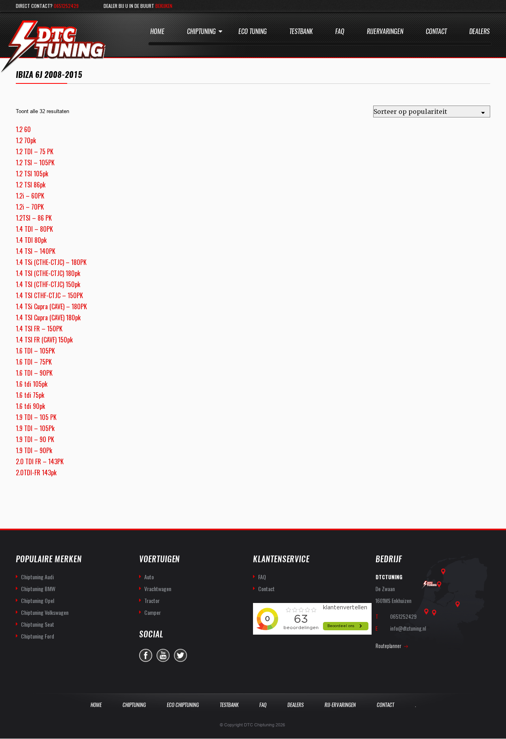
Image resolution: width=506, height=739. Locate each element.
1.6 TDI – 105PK (35, 350)
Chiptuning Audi (37, 577)
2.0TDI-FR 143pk (36, 472)
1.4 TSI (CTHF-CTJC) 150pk (48, 284)
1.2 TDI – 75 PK (34, 151)
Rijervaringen (385, 31)
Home (157, 31)
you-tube (163, 655)
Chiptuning (201, 31)
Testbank (301, 31)
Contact (436, 31)
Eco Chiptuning (183, 704)
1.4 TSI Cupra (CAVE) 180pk (48, 317)
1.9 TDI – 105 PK (36, 417)
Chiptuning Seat (37, 624)
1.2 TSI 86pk (30, 184)
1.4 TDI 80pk (31, 240)
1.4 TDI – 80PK (34, 229)
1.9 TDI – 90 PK (35, 439)
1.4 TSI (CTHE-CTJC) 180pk (48, 273)
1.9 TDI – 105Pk (35, 428)
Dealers (479, 31)
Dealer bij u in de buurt (138, 5)
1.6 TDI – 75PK (34, 362)
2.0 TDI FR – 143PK (40, 461)
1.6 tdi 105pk (31, 384)
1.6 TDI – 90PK (34, 373)
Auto (149, 577)
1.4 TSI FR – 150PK (39, 328)
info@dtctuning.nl (408, 628)
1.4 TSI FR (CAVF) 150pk (44, 339)
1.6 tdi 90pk (30, 406)
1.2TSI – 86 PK (34, 218)
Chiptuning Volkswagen (44, 612)
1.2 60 (23, 129)
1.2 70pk (26, 140)
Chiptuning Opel (37, 600)
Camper (152, 612)
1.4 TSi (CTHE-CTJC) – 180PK (51, 262)
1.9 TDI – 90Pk (34, 450)
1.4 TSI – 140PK (35, 251)
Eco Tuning (252, 31)
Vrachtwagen (157, 588)
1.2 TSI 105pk (32, 173)
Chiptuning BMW (38, 588)
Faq (339, 31)
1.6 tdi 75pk (30, 395)
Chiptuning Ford (37, 636)
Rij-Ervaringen (340, 704)
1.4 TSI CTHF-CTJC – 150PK (49, 295)
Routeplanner (388, 646)
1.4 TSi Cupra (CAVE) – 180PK (51, 306)
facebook (145, 655)
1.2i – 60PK (30, 195)
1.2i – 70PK (30, 207)
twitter (180, 655)
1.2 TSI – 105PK (35, 162)
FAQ (262, 577)
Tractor (152, 600)
